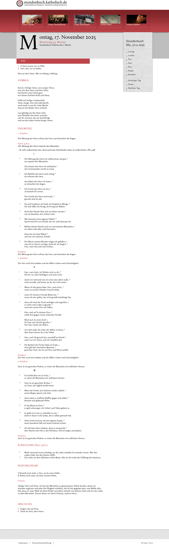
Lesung (131, 52)
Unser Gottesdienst (56, 25)
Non (130, 67)
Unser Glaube (28, 25)
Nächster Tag (134, 88)
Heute (131, 84)
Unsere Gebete (133, 25)
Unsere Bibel (106, 25)
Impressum (23, 543)
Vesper (131, 71)
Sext (130, 63)
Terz (130, 59)
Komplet (132, 75)
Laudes (131, 55)
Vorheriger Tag (134, 81)
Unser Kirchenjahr (82, 25)
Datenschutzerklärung (41, 543)
